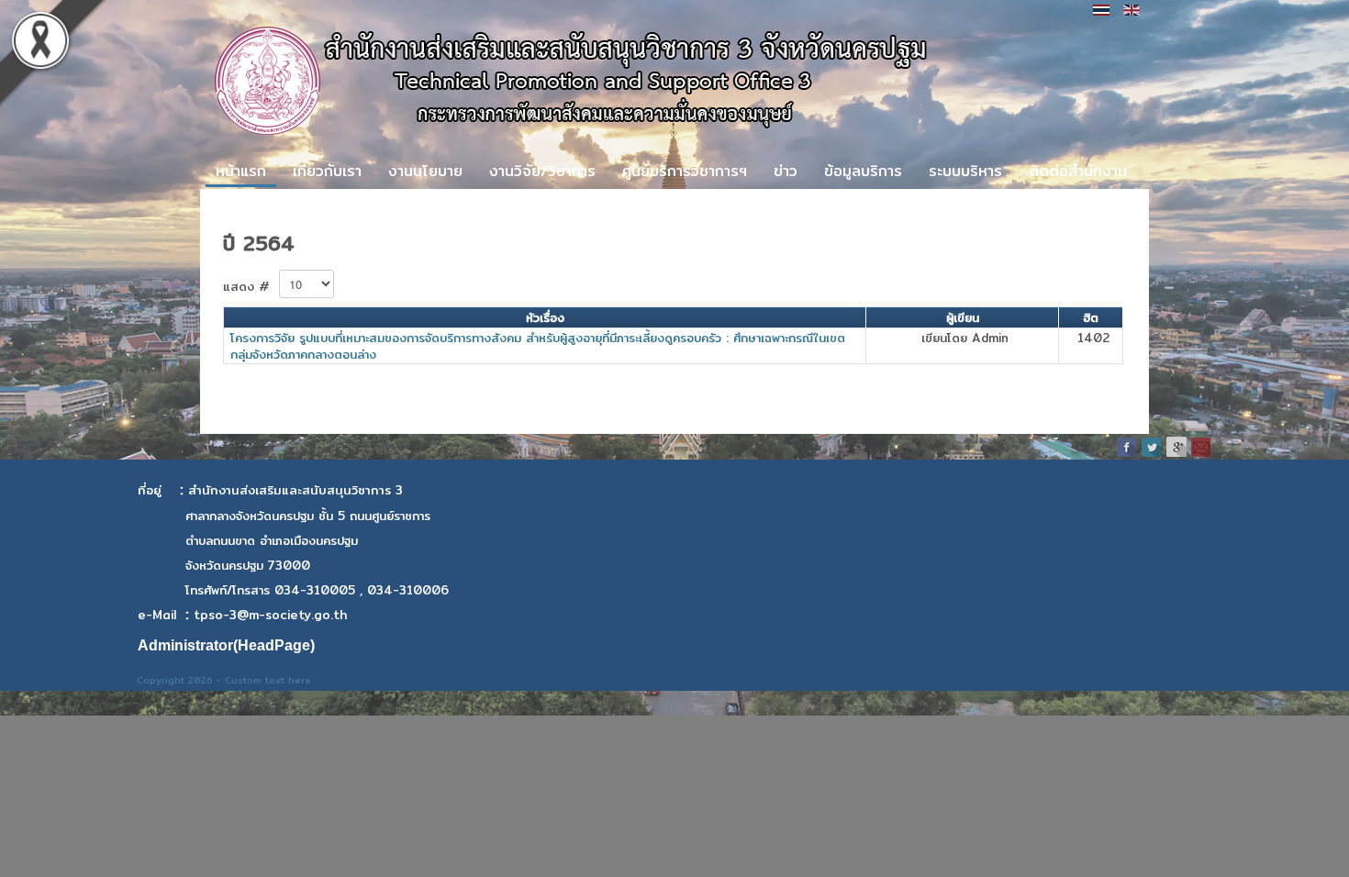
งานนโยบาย (425, 171)
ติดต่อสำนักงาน (1078, 171)
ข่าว (785, 171)
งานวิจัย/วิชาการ (542, 171)
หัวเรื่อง (545, 317)
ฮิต (1090, 317)
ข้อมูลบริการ (863, 171)
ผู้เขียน (962, 317)
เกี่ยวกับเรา (327, 171)
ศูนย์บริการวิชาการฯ (684, 171)
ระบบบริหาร (965, 171)
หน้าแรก (241, 171)
